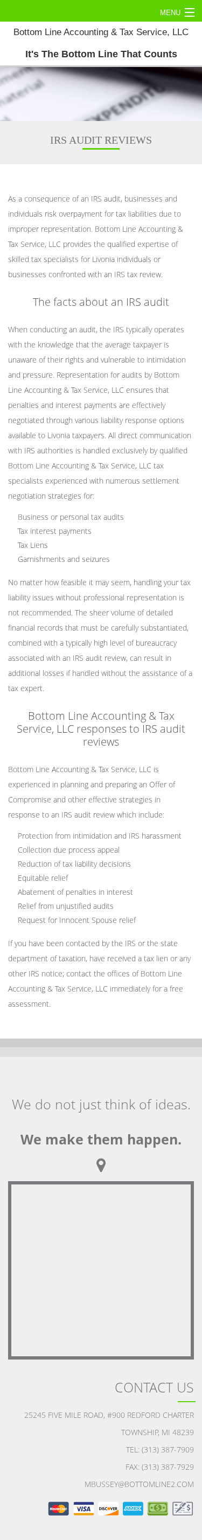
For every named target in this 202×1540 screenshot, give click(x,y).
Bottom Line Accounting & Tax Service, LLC (101, 43)
